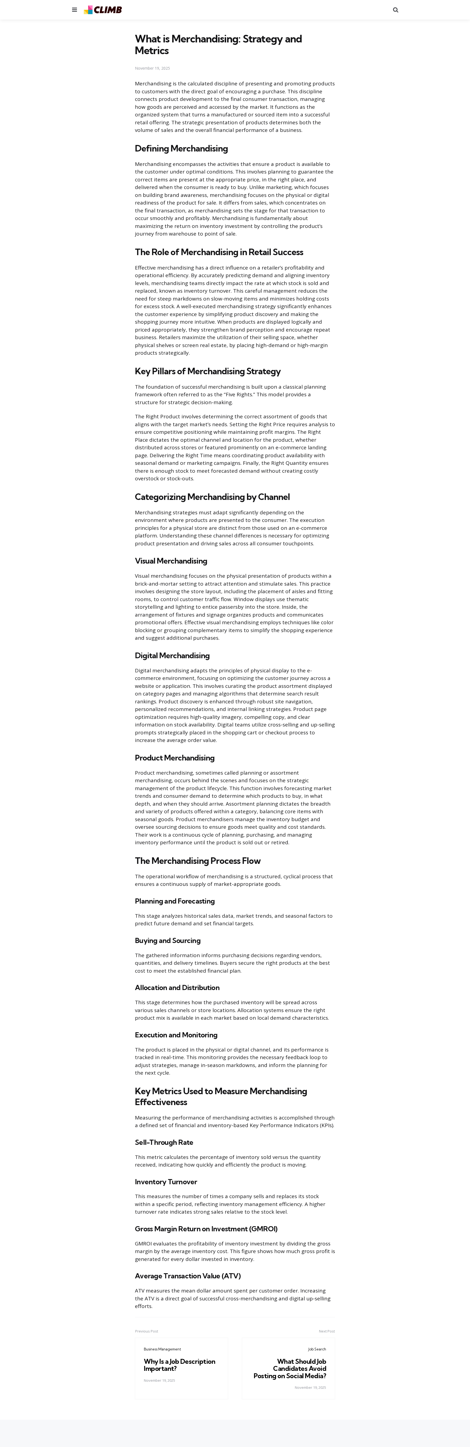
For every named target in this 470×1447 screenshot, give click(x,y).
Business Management (162, 1349)
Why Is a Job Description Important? (179, 1364)
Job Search (317, 1349)
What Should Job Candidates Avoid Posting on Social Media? (290, 1368)
